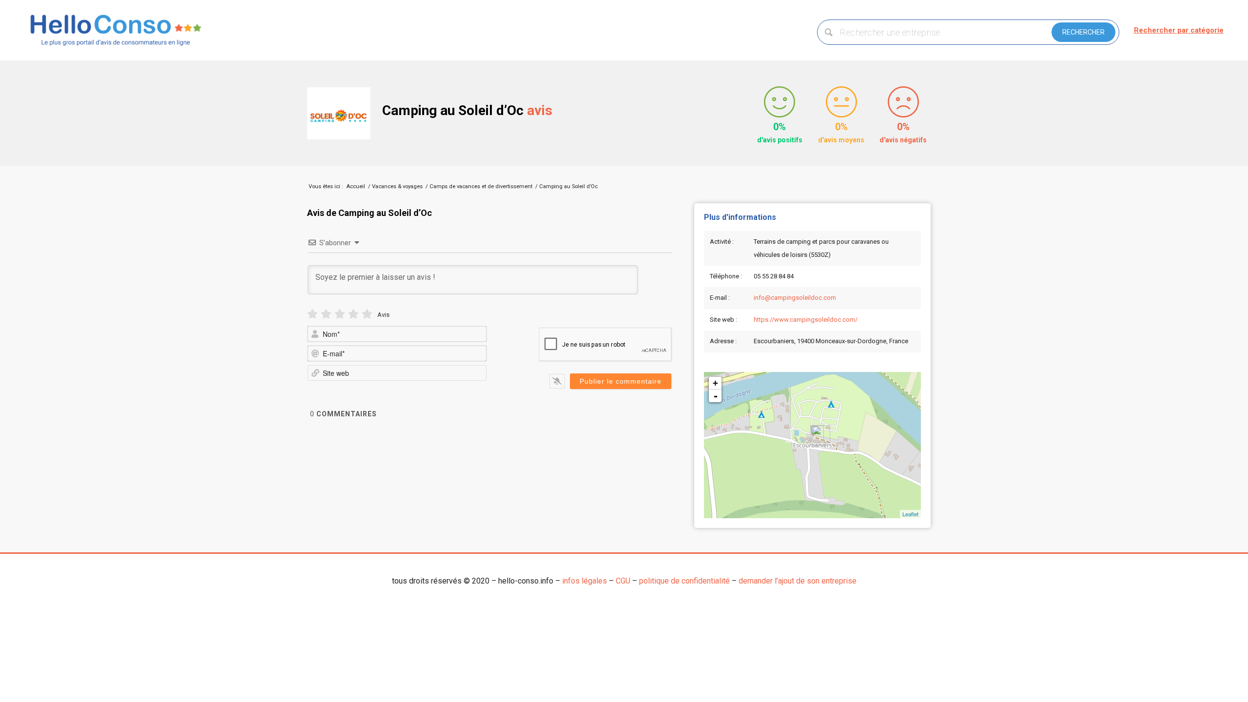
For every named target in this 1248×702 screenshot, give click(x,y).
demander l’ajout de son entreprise (798, 580)
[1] (312, 314)
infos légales (584, 580)
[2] (326, 314)
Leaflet (910, 514)
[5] (367, 314)
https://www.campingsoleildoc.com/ (806, 319)
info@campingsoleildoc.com (795, 297)
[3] (340, 314)
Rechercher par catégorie (1179, 30)
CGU (623, 580)
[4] (353, 314)
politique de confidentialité (684, 580)
